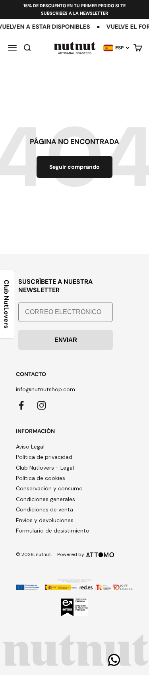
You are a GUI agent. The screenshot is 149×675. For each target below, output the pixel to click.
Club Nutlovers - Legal (45, 467)
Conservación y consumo (49, 488)
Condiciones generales (45, 499)
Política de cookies (40, 478)
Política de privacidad (44, 456)
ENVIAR (65, 339)
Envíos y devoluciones (45, 520)
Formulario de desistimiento (52, 530)
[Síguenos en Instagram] (41, 405)
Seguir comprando (74, 166)
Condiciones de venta (44, 509)
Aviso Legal (30, 446)
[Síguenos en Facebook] (21, 405)
